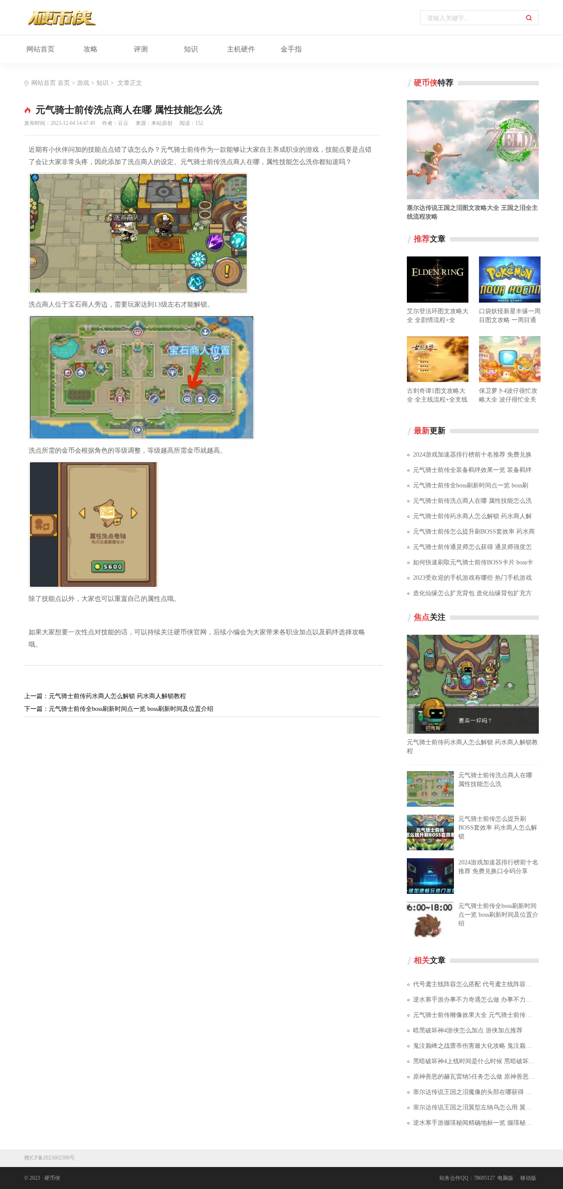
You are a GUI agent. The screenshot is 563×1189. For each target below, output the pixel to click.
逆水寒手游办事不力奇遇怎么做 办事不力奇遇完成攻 (476, 999)
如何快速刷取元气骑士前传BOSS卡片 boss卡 (473, 562)
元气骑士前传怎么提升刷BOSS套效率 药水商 (474, 531)
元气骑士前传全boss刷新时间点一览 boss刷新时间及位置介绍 (131, 709)
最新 (422, 430)
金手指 (291, 49)
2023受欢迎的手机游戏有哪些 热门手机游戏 (472, 577)
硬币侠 (426, 82)
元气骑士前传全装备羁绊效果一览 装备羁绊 (472, 470)
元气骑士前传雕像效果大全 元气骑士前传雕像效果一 (476, 1015)
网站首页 (40, 49)
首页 (64, 83)
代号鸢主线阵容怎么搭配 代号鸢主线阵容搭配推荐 (476, 984)
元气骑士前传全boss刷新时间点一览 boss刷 (470, 485)
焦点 (422, 617)
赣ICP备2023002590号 (49, 1158)
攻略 (91, 49)
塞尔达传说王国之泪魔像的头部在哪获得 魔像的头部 (476, 1092)
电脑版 (505, 1178)
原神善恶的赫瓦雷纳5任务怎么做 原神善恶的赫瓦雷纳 (476, 1076)
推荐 (422, 238)
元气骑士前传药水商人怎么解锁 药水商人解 (472, 516)
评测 (141, 49)
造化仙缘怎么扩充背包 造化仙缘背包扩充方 (472, 593)
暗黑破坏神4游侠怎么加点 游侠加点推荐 (468, 1030)
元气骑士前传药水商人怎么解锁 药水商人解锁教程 (117, 696)
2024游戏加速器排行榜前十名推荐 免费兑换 (472, 454)
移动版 (528, 1178)
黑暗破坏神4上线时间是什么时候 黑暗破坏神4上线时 (476, 1061)
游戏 (83, 83)
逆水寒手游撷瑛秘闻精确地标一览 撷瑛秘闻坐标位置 (476, 1122)
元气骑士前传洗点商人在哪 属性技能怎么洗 (472, 501)
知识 (191, 49)
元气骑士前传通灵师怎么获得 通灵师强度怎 (472, 547)
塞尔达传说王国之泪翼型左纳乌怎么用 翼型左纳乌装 (476, 1107)
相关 (422, 960)
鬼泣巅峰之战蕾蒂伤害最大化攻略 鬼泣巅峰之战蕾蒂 (476, 1046)
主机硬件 (241, 49)
